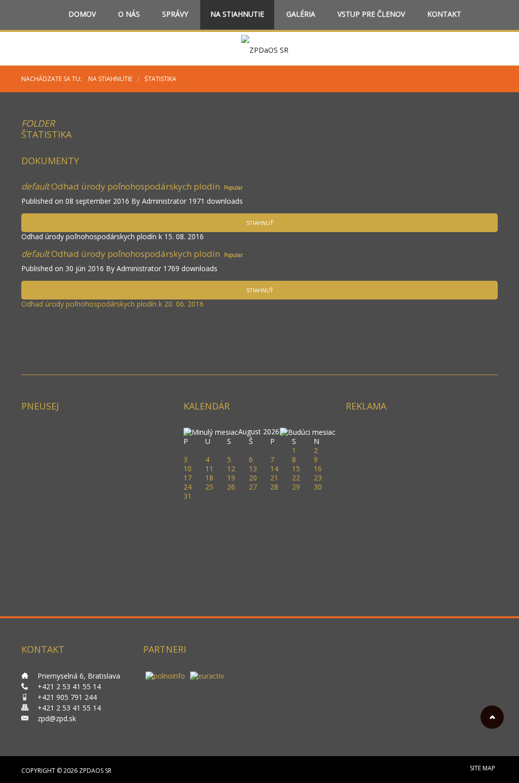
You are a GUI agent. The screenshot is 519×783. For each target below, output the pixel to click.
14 (274, 468)
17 (187, 477)
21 (274, 477)
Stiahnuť (259, 223)
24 (187, 487)
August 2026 (258, 431)
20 (253, 477)
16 (318, 468)
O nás (129, 14)
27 (253, 487)
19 (231, 477)
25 (209, 487)
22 (296, 477)
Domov (82, 14)
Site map (482, 768)
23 (318, 477)
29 (296, 487)
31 (187, 496)
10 (187, 468)
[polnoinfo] (165, 675)
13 (253, 468)
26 (231, 487)
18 (209, 477)
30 (318, 487)
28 (274, 487)
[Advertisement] (422, 490)
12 (231, 468)
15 (296, 468)
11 (209, 468)
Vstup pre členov (371, 14)
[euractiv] (207, 675)
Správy (175, 14)
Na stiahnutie (237, 14)
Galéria (300, 14)
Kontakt (444, 14)
